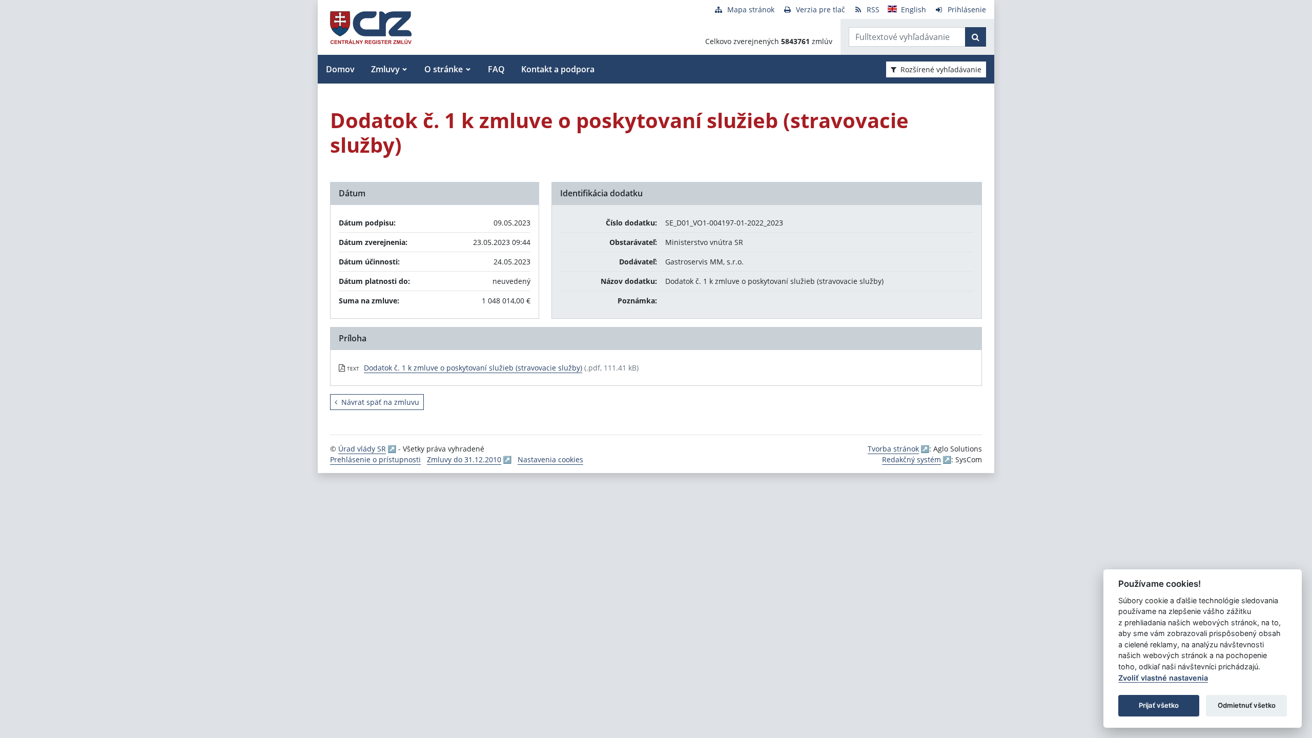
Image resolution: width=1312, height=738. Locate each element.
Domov (340, 69)
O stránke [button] (443, 69)
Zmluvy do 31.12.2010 (464, 459)
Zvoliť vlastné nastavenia (1163, 677)
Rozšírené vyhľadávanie (940, 69)
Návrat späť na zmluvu (380, 402)
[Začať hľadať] (975, 37)
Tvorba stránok (893, 449)
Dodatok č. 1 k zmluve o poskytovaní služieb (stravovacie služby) (473, 368)
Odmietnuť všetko (1247, 705)
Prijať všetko (1159, 705)
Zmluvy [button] (385, 69)
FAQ (496, 69)
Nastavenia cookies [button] (550, 459)
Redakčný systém (911, 459)
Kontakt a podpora (557, 69)
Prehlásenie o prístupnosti (375, 459)
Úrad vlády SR (362, 449)
